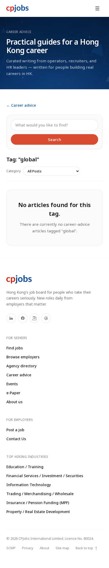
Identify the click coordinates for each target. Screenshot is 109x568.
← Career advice (21, 105)
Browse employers (22, 356)
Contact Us (16, 438)
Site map (62, 548)
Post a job (15, 429)
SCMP (11, 548)
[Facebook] (23, 318)
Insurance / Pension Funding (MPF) (37, 502)
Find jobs (14, 347)
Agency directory (21, 365)
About (44, 548)
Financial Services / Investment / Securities (44, 475)
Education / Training (24, 466)
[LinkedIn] (11, 318)
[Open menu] (97, 8)
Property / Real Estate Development (38, 511)
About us (14, 401)
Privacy (27, 548)
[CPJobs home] (17, 8)
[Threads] (46, 318)
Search (54, 139)
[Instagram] (34, 318)
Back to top (87, 548)
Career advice (18, 374)
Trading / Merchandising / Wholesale (40, 493)
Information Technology (28, 484)
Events (12, 383)
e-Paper (13, 392)
